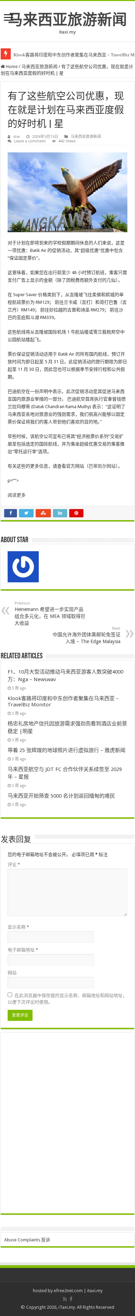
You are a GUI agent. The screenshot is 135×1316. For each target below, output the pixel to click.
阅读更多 (17, 495)
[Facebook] (71, 1299)
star (16, 136)
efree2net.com (68, 1290)
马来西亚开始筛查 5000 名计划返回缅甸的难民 (61, 796)
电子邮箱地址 (23, 949)
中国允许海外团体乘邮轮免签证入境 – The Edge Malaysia (86, 635)
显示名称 (18, 927)
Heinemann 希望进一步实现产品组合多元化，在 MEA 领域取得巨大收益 (50, 613)
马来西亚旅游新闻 (67, 19)
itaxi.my (94, 1290)
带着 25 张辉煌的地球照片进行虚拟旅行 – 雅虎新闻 (66, 750)
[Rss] (65, 1299)
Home (11, 66)
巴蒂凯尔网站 (102, 466)
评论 (14, 864)
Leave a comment (30, 141)
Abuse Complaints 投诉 (27, 1239)
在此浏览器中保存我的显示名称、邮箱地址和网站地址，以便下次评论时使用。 (67, 999)
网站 (12, 972)
